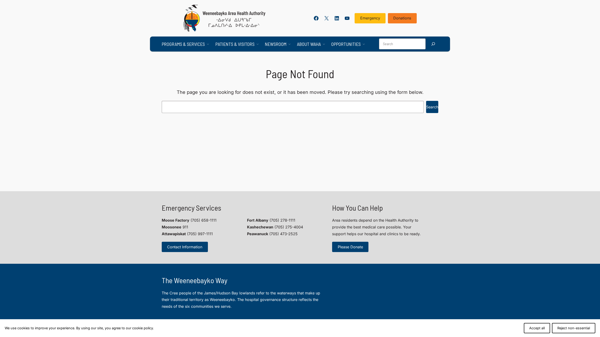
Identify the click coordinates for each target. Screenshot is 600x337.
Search (432, 107)
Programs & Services (183, 44)
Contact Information (184, 247)
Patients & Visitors (235, 44)
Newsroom (275, 44)
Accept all (537, 328)
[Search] (433, 43)
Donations (402, 18)
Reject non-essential (573, 328)
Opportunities (346, 44)
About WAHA (309, 44)
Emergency (370, 18)
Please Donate (350, 247)
